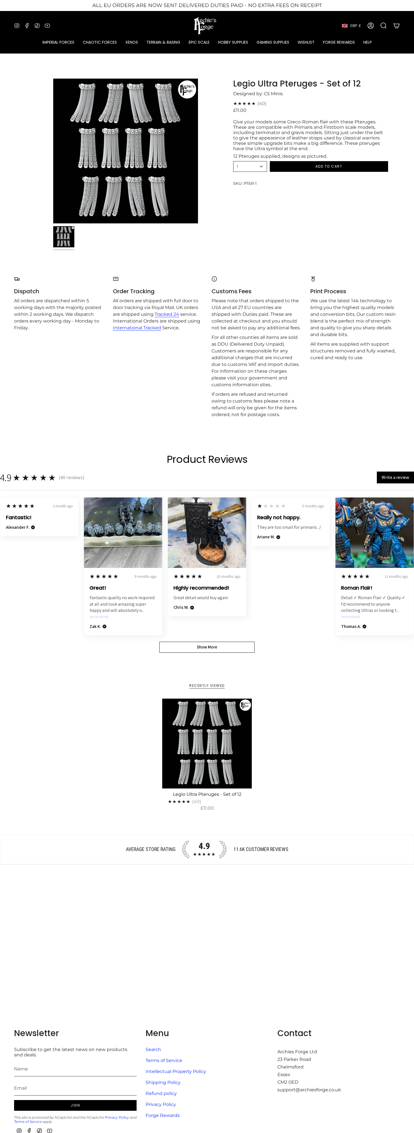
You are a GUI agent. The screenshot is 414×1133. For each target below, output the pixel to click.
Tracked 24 (167, 314)
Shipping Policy (163, 1082)
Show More (99, 617)
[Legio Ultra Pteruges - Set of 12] (207, 743)
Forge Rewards (163, 1115)
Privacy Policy (117, 1117)
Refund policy (161, 1093)
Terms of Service (28, 1121)
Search (153, 1049)
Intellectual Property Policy (176, 1071)
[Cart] (396, 25)
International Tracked (137, 327)
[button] (58, 42)
